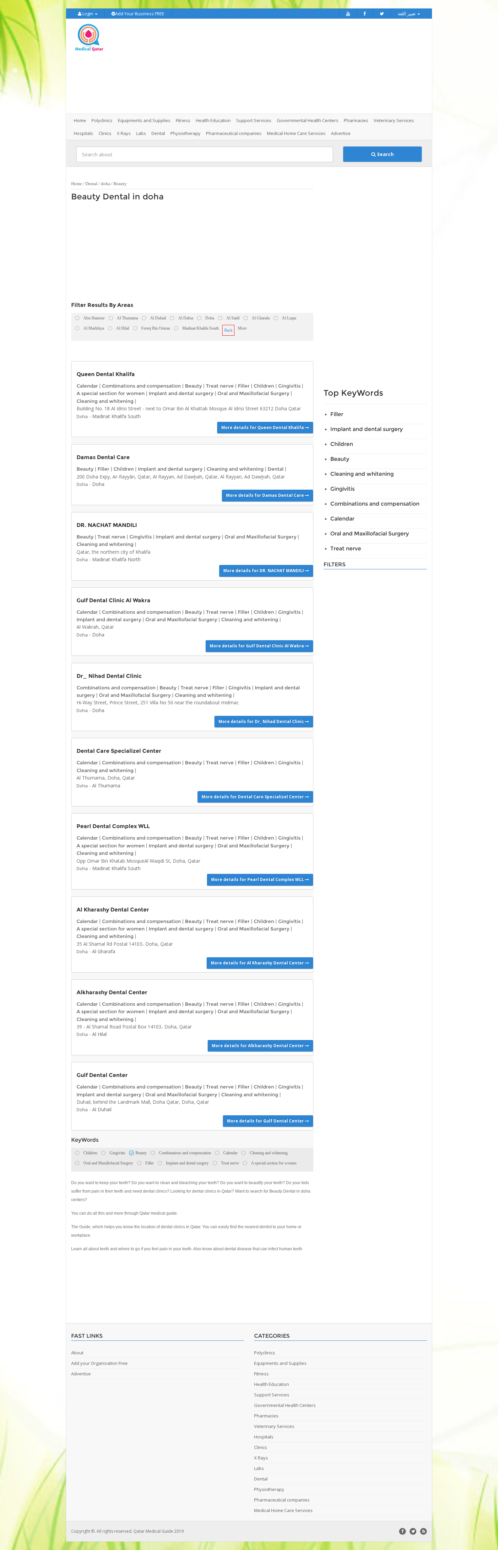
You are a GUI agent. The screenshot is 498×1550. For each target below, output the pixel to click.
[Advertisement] (287, 66)
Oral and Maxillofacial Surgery (253, 393)
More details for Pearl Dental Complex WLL (258, 879)
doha (105, 183)
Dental (91, 183)
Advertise (341, 133)
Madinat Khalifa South (116, 416)
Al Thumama (106, 785)
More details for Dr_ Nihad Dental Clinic (262, 721)
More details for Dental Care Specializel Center (253, 797)
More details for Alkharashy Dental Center (258, 1045)
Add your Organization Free (99, 1363)
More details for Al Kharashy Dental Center (258, 963)
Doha (82, 416)
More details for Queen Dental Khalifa (263, 427)
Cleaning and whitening (105, 401)
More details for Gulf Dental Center (266, 1121)
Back (228, 330)
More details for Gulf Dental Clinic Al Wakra (257, 646)
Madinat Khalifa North (116, 559)
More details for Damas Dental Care (265, 495)
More (242, 328)
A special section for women (111, 393)
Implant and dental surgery (181, 393)
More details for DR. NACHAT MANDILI (264, 570)
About (77, 1353)
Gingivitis (289, 386)
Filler (244, 386)
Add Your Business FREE (139, 14)
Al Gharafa (103, 951)
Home (80, 120)
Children (264, 386)
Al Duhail (101, 1109)
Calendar (87, 386)
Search (385, 154)
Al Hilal (99, 1034)
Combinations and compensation (141, 386)
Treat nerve (220, 386)
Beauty (120, 183)
